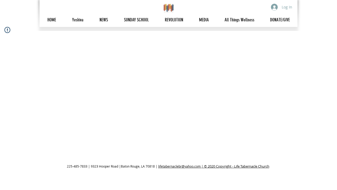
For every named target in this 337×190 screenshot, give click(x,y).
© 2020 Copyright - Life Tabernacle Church (236, 166)
